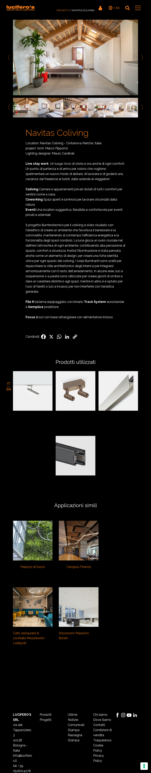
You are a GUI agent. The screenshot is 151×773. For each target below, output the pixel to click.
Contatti (99, 725)
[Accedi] (100, 7)
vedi (32, 541)
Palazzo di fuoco (32, 567)
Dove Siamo (102, 720)
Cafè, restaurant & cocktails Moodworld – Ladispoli (29, 638)
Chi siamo (100, 715)
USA (117, 7)
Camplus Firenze (78, 567)
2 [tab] (78, 122)
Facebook (117, 715)
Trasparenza (102, 740)
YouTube (129, 715)
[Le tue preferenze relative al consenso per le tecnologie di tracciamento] (144, 766)
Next (141, 57)
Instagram (123, 715)
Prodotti (46, 715)
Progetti (63, 10)
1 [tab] (73, 122)
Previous (10, 57)
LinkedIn (135, 715)
